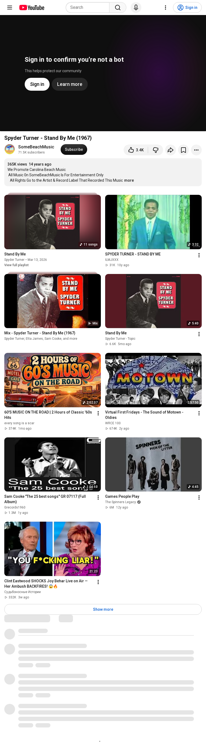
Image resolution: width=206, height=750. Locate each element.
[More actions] (196, 150)
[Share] (170, 150)
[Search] (117, 7)
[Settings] (165, 7)
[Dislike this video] (155, 150)
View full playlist (16, 265)
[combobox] (89, 7)
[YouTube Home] (31, 7)
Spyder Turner (14, 260)
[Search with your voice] (136, 7)
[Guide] (9, 7)
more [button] (129, 180)
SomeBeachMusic (36, 146)
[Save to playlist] (183, 150)
